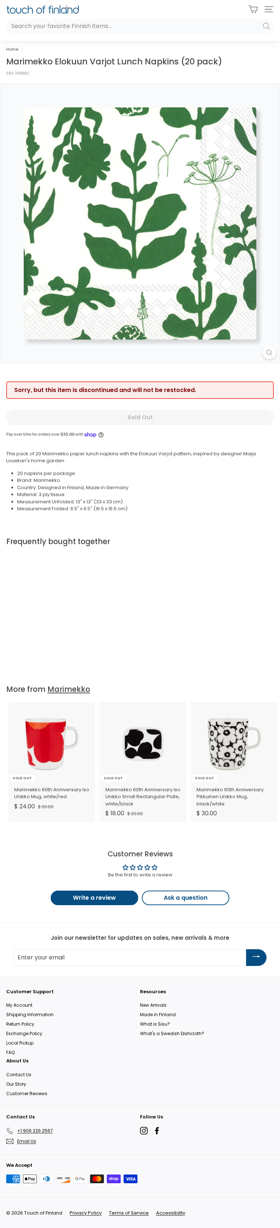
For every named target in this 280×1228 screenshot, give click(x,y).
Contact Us (18, 1074)
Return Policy (20, 1024)
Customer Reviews (26, 1093)
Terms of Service (129, 1212)
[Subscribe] (256, 957)
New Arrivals (153, 1005)
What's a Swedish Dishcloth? (172, 1033)
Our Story (16, 1084)
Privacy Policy (86, 1212)
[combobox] (140, 26)
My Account (19, 1005)
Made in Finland (158, 1014)
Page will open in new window (144, 1130)
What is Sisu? (155, 1024)
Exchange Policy (24, 1033)
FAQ (10, 1052)
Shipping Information (30, 1014)
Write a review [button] (94, 898)
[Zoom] (269, 352)
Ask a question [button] (185, 898)
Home (12, 49)
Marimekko (68, 689)
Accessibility (170, 1212)
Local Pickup (20, 1043)
